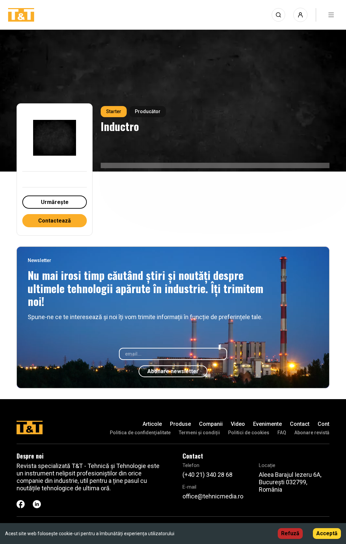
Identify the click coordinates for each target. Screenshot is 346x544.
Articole (152, 424)
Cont (323, 424)
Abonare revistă (311, 432)
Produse (180, 424)
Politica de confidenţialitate (140, 432)
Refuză (290, 533)
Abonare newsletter (173, 371)
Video (238, 424)
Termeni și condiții (199, 432)
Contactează (54, 220)
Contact (300, 424)
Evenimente (267, 424)
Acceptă (327, 533)
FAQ (281, 432)
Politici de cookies (248, 432)
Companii (211, 424)
